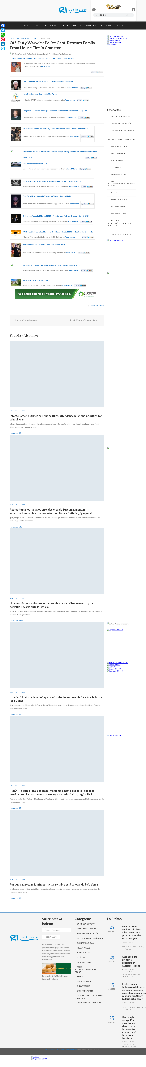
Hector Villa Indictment (26, 320)
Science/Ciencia (119, 200)
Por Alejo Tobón (97, 305)
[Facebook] (15, 10)
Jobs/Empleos (118, 160)
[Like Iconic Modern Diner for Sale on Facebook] (82, 169)
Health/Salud (118, 153)
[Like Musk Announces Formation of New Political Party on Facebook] (80, 252)
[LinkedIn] (2, 44)
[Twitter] (19, 10)
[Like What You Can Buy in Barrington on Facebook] (77, 285)
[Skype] (2, 48)
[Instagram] (23, 10)
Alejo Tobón (128, 942)
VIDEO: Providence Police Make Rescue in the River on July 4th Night (51, 265)
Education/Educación (122, 130)
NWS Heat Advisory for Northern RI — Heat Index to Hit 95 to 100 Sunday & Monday (58, 232)
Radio (114, 193)
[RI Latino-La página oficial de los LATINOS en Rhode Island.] (73, 10)
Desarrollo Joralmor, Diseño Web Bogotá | (60, 1049)
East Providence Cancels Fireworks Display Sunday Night (47, 196)
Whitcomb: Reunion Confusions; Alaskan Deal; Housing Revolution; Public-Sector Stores (60, 151)
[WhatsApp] (2, 34)
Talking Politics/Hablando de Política (119, 223)
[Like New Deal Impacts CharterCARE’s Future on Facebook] (79, 100)
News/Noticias (28, 38)
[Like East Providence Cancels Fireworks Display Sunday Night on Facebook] (84, 204)
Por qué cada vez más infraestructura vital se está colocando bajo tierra (54, 884)
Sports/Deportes (120, 214)
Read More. (46, 66)
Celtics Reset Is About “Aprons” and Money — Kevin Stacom (48, 81)
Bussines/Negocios (120, 116)
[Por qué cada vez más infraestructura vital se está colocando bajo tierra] (57, 843)
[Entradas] (57, 320)
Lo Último (15, 38)
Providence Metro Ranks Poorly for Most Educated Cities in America (52, 181)
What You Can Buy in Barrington (36, 280)
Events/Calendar (120, 146)
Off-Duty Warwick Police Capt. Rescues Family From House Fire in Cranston (43, 58)
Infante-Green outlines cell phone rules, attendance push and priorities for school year (131, 932)
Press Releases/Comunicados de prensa (121, 183)
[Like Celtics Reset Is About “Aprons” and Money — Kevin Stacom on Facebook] (83, 88)
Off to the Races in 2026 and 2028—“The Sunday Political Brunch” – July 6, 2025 (56, 216)
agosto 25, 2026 (17, 411)
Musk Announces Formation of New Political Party (44, 244)
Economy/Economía (121, 123)
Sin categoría (118, 207)
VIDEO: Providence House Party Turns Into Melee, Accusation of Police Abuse (55, 128)
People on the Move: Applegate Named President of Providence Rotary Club (55, 111)
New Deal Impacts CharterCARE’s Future (40, 94)
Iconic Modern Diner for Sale (35, 163)
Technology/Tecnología (121, 234)
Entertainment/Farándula (122, 139)
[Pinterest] (2, 39)
